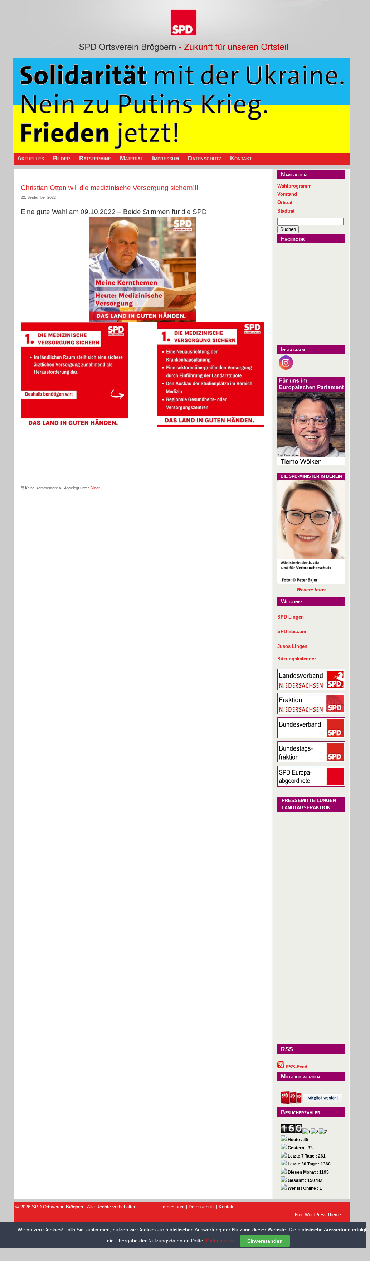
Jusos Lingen (292, 646)
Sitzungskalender (296, 658)
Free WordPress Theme (318, 1214)
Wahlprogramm (294, 186)
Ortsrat (284, 202)
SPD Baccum (291, 631)
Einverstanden (265, 1241)
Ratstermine (95, 158)
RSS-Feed (296, 1067)
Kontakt (241, 158)
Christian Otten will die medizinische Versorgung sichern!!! (109, 187)
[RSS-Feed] (280, 1067)
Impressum (165, 158)
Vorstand (287, 194)
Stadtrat (285, 211)
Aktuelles (30, 158)
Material (131, 158)
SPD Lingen (290, 617)
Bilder (61, 158)
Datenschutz (204, 158)
